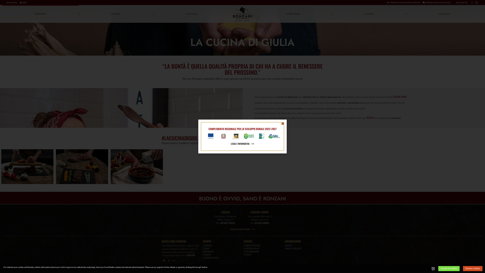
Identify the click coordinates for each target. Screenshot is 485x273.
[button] (282, 123)
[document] (242, 136)
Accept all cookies (449, 268)
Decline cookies (473, 268)
